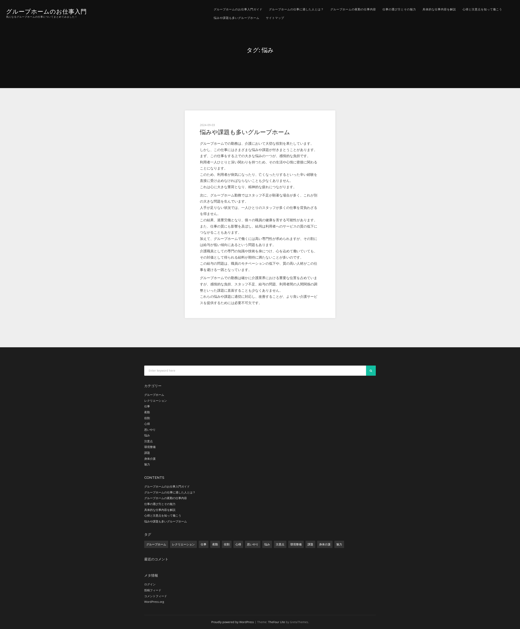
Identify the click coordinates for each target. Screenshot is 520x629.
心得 (147, 424)
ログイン (150, 584)
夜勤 (147, 412)
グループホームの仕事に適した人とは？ (296, 9)
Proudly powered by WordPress (232, 622)
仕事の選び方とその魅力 (399, 9)
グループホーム (154, 395)
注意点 (148, 441)
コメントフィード (155, 596)
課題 (147, 453)
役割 (147, 418)
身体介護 (150, 459)
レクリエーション (155, 400)
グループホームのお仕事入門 (46, 11)
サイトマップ (275, 18)
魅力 (147, 464)
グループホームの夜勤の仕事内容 (353, 9)
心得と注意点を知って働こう (482, 9)
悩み (147, 435)
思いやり (150, 430)
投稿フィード (152, 590)
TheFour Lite (276, 622)
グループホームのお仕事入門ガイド (238, 9)
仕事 (147, 406)
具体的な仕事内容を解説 (439, 9)
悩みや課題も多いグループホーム (236, 18)
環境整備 (150, 447)
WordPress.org (154, 602)
